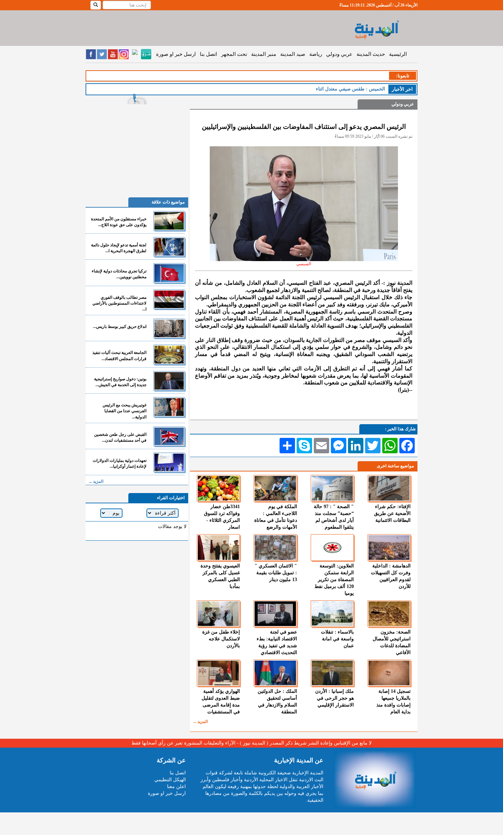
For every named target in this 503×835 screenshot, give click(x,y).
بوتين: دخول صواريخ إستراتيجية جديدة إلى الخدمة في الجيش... (120, 382)
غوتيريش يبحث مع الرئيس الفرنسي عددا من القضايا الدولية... (124, 411)
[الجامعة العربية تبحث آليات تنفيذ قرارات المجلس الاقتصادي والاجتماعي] (169, 354)
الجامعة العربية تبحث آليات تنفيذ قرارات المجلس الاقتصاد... (119, 355)
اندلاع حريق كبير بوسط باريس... (119, 326)
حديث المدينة (371, 54)
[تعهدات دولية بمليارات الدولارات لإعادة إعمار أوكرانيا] (169, 462)
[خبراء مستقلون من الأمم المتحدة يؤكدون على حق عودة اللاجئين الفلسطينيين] (169, 221)
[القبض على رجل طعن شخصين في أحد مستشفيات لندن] (169, 436)
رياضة (315, 54)
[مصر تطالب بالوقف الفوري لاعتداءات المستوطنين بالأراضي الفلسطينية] (169, 299)
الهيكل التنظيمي (170, 779)
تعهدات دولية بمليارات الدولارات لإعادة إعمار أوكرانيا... (119, 463)
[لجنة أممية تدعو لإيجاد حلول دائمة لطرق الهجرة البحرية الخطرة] (169, 247)
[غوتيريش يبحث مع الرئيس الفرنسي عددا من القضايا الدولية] (169, 407)
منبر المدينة (263, 54)
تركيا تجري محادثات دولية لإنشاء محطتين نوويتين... (119, 274)
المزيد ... (200, 721)
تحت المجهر (234, 54)
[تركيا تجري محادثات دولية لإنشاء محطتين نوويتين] (169, 273)
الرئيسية (398, 54)
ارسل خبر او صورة (176, 54)
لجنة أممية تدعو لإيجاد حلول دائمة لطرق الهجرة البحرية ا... (118, 248)
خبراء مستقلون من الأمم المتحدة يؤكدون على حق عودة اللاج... (118, 222)
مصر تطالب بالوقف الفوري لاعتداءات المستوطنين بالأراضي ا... (119, 303)
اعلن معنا (176, 786)
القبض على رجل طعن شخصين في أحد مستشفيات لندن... (120, 437)
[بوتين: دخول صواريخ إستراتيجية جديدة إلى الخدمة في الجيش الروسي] (169, 381)
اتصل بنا (208, 54)
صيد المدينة (292, 54)
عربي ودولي (339, 54)
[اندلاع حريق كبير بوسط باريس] (169, 328)
